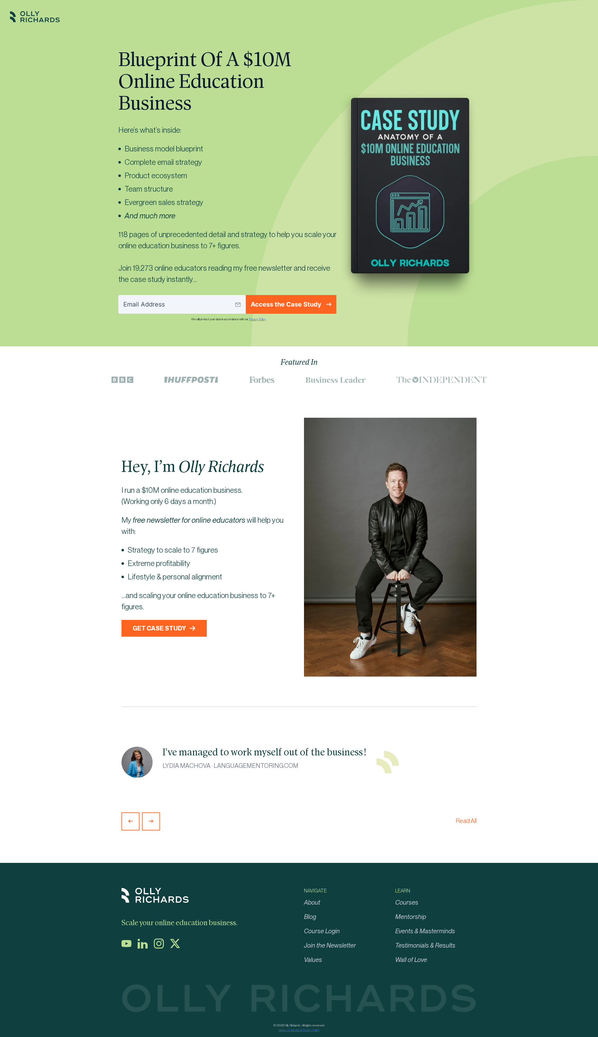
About (312, 902)
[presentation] (130, 821)
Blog (310, 916)
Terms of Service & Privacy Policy (299, 1030)
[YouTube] (128, 947)
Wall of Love (411, 959)
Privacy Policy (257, 319)
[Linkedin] (145, 947)
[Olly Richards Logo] (35, 20)
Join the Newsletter (330, 945)
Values (313, 959)
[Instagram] (161, 947)
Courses (406, 902)
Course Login (322, 931)
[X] (177, 947)
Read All (466, 821)
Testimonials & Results (425, 945)
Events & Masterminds (425, 931)
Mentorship (410, 916)
